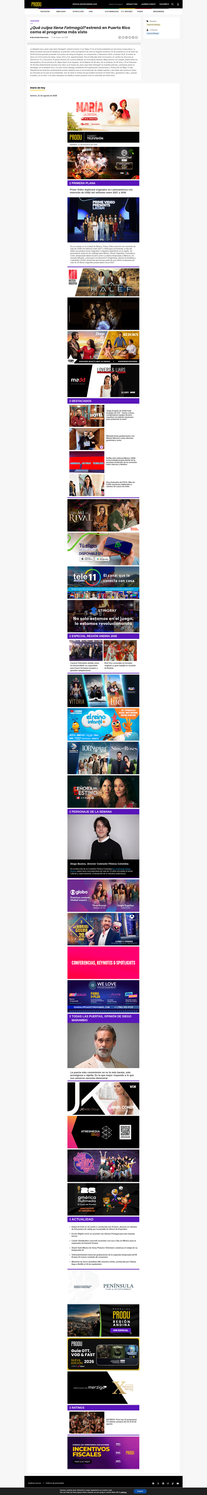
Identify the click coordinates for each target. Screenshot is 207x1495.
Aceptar (140, 1491)
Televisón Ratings (153, 25)
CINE (90, 11)
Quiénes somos (34, 1483)
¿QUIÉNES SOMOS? (148, 4)
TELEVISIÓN (45, 11)
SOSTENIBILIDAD (112, 11)
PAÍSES (140, 11)
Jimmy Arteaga (152, 33)
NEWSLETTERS (131, 4)
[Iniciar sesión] (178, 4)
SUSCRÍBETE (164, 4)
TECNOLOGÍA (78, 11)
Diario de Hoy (37, 87)
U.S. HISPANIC (127, 11)
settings (123, 1492)
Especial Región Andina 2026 (85, 4)
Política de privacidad (55, 1483)
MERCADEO (61, 11)
